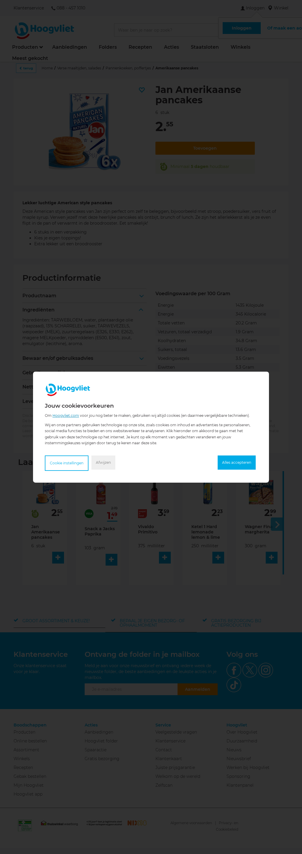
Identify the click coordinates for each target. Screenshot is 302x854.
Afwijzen (103, 462)
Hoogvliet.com (65, 415)
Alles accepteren (236, 462)
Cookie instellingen (66, 463)
